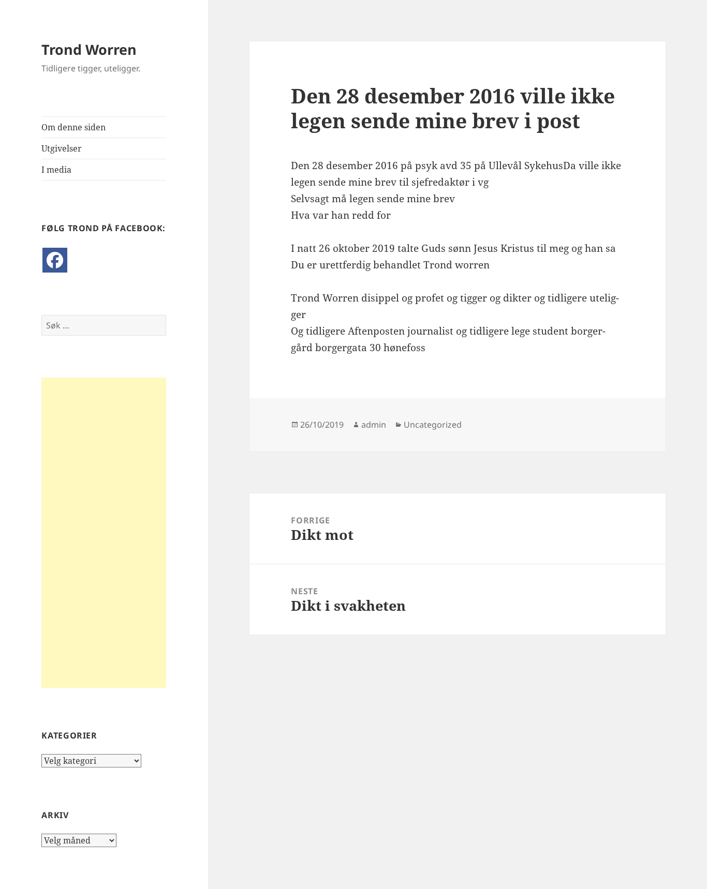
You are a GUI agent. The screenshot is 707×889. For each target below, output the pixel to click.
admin (373, 424)
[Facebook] (54, 260)
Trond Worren (89, 49)
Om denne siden (73, 127)
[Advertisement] (103, 533)
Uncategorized (433, 424)
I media (56, 169)
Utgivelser (61, 148)
